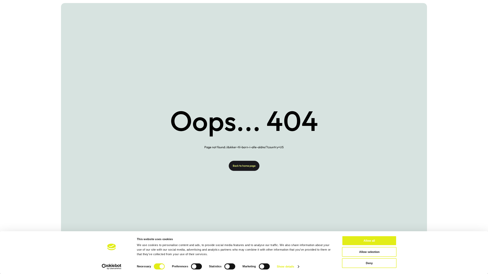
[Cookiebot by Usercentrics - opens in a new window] (111, 266)
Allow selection (369, 251)
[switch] (196, 266)
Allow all (369, 240)
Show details (285, 266)
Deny (369, 263)
